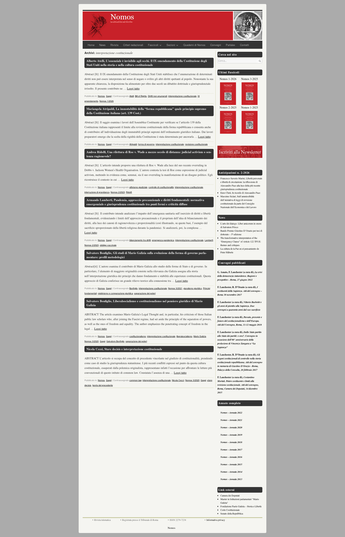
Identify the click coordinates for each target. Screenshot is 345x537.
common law (135, 380)
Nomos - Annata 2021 (231, 420)
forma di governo (146, 144)
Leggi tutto (133, 88)
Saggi (108, 96)
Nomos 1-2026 (228, 79)
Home (91, 45)
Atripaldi (133, 144)
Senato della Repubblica (231, 513)
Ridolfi (129, 192)
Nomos (101, 96)
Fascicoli (153, 45)
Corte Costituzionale (230, 509)
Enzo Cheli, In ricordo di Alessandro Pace (240, 192)
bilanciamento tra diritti (140, 240)
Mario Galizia (199, 336)
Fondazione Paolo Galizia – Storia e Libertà (240, 506)
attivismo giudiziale (138, 187)
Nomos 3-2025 (249, 79)
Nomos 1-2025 (249, 107)
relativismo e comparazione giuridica (115, 293)
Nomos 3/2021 (175, 288)
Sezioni (171, 45)
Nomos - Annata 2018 (231, 442)
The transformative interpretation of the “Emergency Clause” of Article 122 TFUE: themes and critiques (240, 241)
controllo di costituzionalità (161, 187)
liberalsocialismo (184, 336)
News (102, 45)
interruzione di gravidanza (96, 192)
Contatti (244, 45)
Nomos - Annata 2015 (231, 464)
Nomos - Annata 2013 (231, 479)
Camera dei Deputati (230, 495)
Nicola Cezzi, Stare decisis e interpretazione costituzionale (124, 349)
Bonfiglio (133, 288)
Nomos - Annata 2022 (231, 412)
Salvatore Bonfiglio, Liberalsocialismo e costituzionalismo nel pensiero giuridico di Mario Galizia (144, 303)
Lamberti (209, 240)
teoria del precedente (102, 385)
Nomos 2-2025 (228, 107)
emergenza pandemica (163, 240)
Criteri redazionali (133, 45)
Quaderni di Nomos (194, 45)
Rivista (114, 45)
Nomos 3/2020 (91, 341)
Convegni (215, 45)
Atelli (131, 96)
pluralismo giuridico (192, 288)
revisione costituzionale (196, 144)
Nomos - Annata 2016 (231, 457)
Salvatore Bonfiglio (115, 341)
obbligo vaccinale (108, 245)
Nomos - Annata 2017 (231, 449)
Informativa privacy (215, 519)
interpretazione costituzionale (182, 96)
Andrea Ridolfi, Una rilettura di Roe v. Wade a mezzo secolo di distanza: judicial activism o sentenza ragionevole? (148, 154)
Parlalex (230, 45)
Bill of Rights (141, 96)
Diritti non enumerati (157, 96)
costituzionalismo (137, 336)
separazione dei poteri (145, 293)
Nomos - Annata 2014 (231, 471)
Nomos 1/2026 (106, 101)
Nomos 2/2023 (118, 192)
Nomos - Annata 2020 (231, 427)
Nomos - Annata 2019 (231, 434)
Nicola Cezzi (178, 380)
